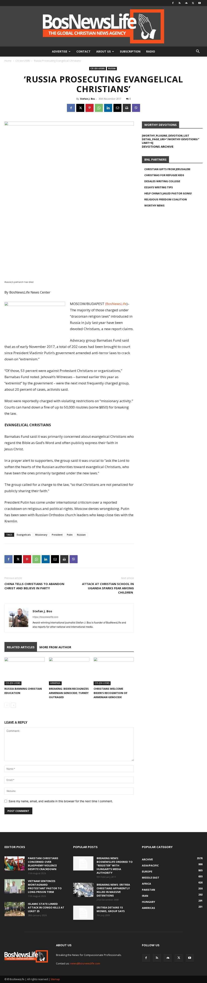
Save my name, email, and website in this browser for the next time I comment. (61, 801)
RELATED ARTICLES (21, 647)
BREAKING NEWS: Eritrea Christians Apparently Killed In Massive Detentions (113, 890)
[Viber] (136, 108)
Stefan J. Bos (87, 98)
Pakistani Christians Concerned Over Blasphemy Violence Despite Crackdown (43, 863)
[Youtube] (199, 3)
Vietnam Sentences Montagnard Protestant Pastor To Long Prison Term (45, 886)
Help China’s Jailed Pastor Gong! (168, 193)
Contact (83, 51)
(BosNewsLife (116, 303)
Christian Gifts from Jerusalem (167, 169)
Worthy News (154, 205)
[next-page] (13, 705)
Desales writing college (162, 181)
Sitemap (55, 979)
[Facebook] (173, 3)
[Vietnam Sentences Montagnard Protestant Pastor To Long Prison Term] (14, 886)
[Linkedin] (108, 108)
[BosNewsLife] (103, 26)
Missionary (41, 534)
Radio (150, 51)
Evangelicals (24, 534)
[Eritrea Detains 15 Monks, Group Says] (83, 913)
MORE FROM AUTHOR (55, 647)
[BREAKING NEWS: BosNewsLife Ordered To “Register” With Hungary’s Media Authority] (83, 863)
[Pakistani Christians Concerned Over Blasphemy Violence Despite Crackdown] (14, 863)
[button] (198, 52)
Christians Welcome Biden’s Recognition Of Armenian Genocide (110, 693)
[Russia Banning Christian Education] (24, 671)
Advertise (59, 51)
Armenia (55, 683)
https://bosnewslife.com (45, 617)
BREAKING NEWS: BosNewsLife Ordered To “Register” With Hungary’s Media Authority (115, 865)
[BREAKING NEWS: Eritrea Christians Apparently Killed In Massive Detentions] (83, 890)
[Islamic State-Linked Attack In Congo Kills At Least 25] (14, 909)
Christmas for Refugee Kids (164, 175)
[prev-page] (7, 705)
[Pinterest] (90, 108)
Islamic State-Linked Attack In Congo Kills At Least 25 (46, 907)
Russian (81, 534)
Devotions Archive (157, 146)
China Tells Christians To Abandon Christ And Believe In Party (34, 586)
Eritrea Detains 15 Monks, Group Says (111, 909)
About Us (103, 51)
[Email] (117, 108)
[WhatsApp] (99, 108)
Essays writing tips (158, 187)
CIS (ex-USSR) (22, 60)
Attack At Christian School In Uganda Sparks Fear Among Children (108, 588)
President (57, 534)
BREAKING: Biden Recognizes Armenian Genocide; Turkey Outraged (69, 693)
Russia (112, 68)
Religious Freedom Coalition (165, 199)
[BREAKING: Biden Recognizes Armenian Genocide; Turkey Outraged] (69, 671)
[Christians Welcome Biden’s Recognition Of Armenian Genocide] (114, 671)
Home (8, 60)
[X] (193, 3)
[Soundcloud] (186, 3)
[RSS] (179, 3)
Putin (70, 534)
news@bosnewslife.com (85, 963)
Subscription (130, 51)
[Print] (127, 108)
